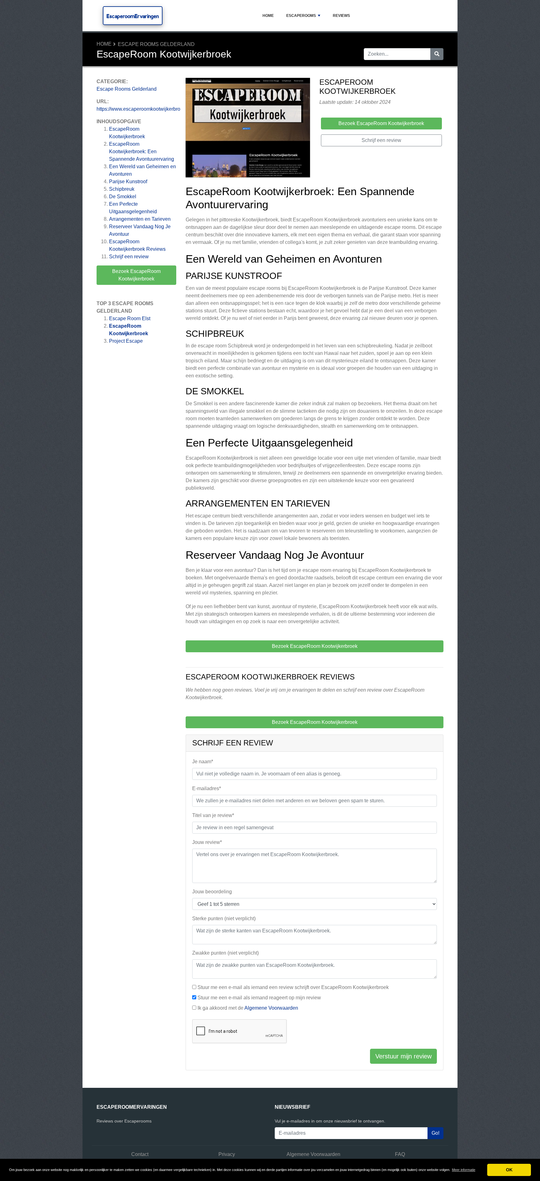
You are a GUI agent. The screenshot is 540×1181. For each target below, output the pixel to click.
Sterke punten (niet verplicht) (224, 918)
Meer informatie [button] (463, 1170)
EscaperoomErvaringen (133, 16)
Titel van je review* (213, 815)
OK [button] (509, 1169)
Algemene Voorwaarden (271, 1008)
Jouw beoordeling (212, 891)
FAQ (400, 1154)
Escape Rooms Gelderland (156, 44)
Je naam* (202, 761)
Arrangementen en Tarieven (140, 219)
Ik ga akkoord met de (248, 1008)
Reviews (341, 15)
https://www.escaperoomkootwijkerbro (138, 109)
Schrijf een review (129, 256)
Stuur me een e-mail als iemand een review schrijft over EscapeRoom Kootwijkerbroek (293, 987)
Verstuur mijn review (403, 1056)
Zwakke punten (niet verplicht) (225, 953)
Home (268, 15)
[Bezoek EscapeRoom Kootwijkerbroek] (248, 128)
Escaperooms (301, 15)
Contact (139, 1154)
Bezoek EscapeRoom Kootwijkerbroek (136, 275)
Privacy (226, 1154)
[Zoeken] (436, 54)
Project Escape (126, 341)
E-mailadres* (206, 788)
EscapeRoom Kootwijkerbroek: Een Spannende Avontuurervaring (141, 151)
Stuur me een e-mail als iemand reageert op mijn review (259, 997)
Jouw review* (207, 842)
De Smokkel (122, 196)
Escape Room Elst (129, 318)
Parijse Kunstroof (128, 181)
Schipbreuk (121, 189)
